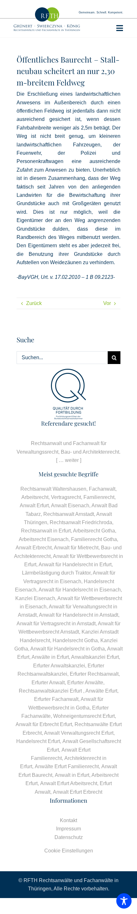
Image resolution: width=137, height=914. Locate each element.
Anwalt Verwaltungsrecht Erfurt (78, 733)
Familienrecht (98, 497)
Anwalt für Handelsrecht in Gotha (67, 648)
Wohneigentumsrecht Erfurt (84, 716)
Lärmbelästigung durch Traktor (56, 573)
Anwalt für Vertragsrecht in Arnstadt (56, 623)
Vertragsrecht (66, 497)
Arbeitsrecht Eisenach (43, 539)
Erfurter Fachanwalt (56, 699)
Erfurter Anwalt (48, 682)
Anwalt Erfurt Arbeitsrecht (68, 783)
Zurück (34, 303)
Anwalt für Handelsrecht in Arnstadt (78, 615)
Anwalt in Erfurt (72, 775)
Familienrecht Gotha (94, 539)
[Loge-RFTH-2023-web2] (47, 9)
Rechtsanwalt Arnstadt (68, 514)
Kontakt (68, 820)
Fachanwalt (102, 489)
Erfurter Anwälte (85, 682)
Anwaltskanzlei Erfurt (95, 657)
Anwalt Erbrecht (34, 547)
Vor (107, 303)
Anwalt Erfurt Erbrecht (77, 792)
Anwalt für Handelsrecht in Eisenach (80, 589)
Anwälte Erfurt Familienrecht (67, 766)
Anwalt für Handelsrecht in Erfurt (75, 564)
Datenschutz (68, 837)
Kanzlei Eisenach (35, 598)
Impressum (68, 828)
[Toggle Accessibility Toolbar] (124, 901)
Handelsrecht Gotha (75, 640)
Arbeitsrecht (34, 497)
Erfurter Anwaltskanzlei (59, 665)
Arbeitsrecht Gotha (94, 530)
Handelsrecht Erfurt (38, 741)
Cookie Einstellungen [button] (68, 850)
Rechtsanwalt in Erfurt (46, 530)
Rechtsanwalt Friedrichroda (81, 522)
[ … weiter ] (68, 460)
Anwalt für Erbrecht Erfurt (44, 724)
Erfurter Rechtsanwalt (94, 674)
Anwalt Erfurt (34, 505)
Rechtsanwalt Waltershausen (53, 489)
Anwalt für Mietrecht (76, 547)
